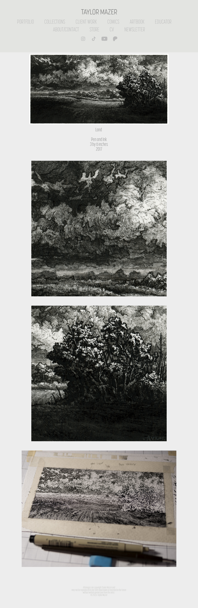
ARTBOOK (137, 21)
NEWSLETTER (134, 29)
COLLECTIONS (54, 21)
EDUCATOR (163, 21)
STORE (94, 29)
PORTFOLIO (25, 21)
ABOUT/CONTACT (66, 29)
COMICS (113, 21)
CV (112, 29)
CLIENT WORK (86, 21)
